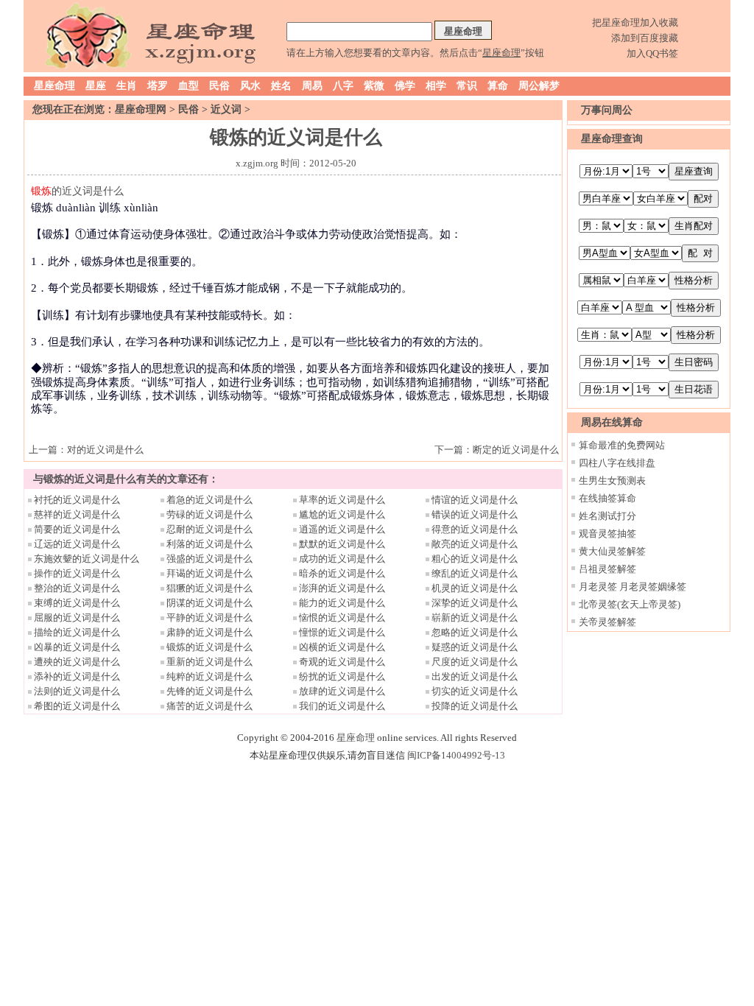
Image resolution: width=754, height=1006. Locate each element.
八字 (343, 85)
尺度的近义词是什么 (474, 661)
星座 (95, 85)
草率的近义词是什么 (342, 499)
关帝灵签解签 (607, 621)
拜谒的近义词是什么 (209, 573)
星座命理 (54, 85)
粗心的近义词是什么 (474, 558)
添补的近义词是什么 (77, 676)
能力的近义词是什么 (342, 602)
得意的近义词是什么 (474, 529)
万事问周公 (607, 110)
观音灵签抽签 (607, 533)
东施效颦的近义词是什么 (86, 558)
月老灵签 (598, 586)
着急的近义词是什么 (209, 499)
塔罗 (157, 85)
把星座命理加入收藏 (635, 22)
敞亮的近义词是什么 (474, 543)
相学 (436, 85)
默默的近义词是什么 (342, 543)
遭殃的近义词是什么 (77, 661)
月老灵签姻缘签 (652, 586)
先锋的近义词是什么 (209, 691)
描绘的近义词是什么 (77, 632)
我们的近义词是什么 (342, 705)
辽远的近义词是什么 (77, 543)
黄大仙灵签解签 (612, 551)
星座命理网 (140, 109)
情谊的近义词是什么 (474, 499)
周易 (312, 85)
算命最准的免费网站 (622, 445)
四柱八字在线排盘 (617, 462)
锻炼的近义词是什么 (209, 647)
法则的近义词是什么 (77, 691)
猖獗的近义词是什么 (209, 588)
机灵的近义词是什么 (474, 588)
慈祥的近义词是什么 (77, 514)
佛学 (405, 85)
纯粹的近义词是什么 (209, 676)
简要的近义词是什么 (77, 529)
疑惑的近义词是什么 (474, 647)
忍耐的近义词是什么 (209, 529)
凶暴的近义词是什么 (77, 647)
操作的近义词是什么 (77, 573)
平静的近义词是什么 (209, 617)
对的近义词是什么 (105, 449)
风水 (250, 85)
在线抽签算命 (607, 498)
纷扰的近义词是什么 (342, 676)
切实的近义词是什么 (474, 691)
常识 (467, 85)
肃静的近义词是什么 (209, 632)
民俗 (219, 85)
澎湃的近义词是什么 (342, 588)
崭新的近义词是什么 (474, 617)
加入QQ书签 (652, 53)
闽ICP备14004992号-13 (456, 755)
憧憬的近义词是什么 (342, 632)
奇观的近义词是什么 (342, 661)
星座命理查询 (612, 138)
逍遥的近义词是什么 (342, 529)
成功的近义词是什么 (342, 558)
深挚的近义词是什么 (474, 602)
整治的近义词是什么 (77, 588)
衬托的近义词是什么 (77, 499)
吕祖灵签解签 (607, 568)
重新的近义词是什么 (209, 661)
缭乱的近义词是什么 (474, 573)
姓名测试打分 (607, 515)
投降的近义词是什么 (474, 705)
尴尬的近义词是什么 (342, 514)
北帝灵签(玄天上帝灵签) (629, 604)
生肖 (126, 85)
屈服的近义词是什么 (77, 617)
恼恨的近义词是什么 (342, 617)
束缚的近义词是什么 (77, 602)
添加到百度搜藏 (644, 37)
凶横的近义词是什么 (342, 647)
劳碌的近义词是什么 (209, 514)
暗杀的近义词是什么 (342, 573)
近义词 (226, 109)
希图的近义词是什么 (77, 705)
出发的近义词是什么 (474, 676)
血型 (188, 85)
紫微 (374, 85)
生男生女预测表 (612, 480)
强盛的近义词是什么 (209, 558)
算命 (497, 85)
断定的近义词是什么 (516, 449)
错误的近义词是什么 (474, 514)
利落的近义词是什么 (209, 543)
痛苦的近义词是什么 (209, 705)
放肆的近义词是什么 (342, 691)
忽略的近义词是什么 (474, 632)
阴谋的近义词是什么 (209, 602)
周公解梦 (539, 85)
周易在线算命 (612, 422)
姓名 (281, 85)
